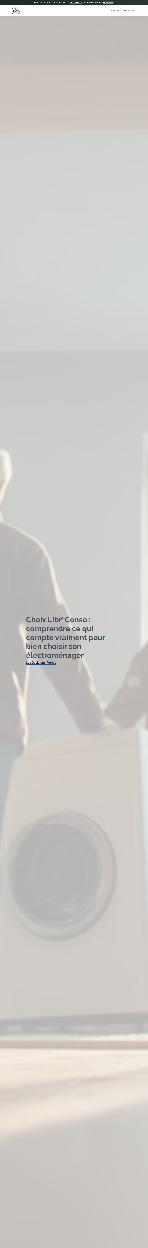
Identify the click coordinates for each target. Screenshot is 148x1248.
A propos (115, 11)
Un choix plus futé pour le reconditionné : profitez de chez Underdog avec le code (73, 2)
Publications (128, 11)
